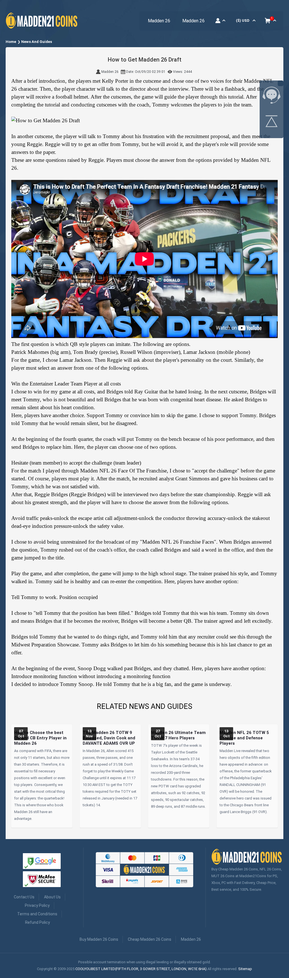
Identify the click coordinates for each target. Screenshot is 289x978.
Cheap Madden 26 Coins (149, 939)
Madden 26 (159, 20)
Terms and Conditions (37, 914)
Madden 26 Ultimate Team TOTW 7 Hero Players (178, 735)
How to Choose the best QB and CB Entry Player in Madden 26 (40, 738)
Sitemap (245, 969)
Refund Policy (37, 922)
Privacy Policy (37, 905)
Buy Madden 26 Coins (99, 939)
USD (242, 20)
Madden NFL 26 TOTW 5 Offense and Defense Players (244, 738)
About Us (52, 897)
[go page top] (271, 122)
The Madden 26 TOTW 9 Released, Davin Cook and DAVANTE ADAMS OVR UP (109, 738)
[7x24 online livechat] (271, 96)
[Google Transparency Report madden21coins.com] (42, 862)
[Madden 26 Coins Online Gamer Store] (42, 29)
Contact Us (24, 897)
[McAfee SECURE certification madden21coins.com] (42, 880)
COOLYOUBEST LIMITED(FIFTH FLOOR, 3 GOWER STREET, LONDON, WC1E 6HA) (141, 969)
